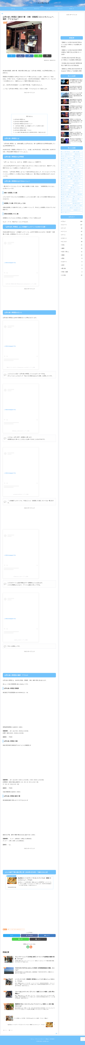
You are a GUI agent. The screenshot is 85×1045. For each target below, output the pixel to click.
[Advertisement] (29, 65)
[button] (47, 55)
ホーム (32, 1039)
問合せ (47, 1039)
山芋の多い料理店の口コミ (20, 128)
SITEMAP (52, 1039)
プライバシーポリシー (39, 1039)
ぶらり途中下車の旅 (12, 929)
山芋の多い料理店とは (19, 119)
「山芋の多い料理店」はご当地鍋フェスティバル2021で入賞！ (29, 125)
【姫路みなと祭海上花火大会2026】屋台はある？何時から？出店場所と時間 (71, 70)
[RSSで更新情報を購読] (31, 947)
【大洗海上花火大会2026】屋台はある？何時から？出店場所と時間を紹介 (71, 59)
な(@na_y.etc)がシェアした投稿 (21, 639)
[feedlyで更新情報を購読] (27, 947)
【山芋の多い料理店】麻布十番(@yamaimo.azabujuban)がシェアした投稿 (20, 283)
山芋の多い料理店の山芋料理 (21, 121)
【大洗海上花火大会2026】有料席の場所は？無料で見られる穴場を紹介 (71, 64)
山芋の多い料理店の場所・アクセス (22, 130)
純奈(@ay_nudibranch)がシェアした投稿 (20, 430)
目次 (27, 116)
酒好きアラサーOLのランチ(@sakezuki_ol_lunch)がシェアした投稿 (21, 367)
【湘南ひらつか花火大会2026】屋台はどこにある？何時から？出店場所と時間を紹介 (71, 44)
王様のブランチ (21, 929)
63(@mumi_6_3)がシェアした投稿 (21, 576)
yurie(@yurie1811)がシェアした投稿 (20, 494)
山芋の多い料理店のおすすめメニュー (23, 123)
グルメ (5, 929)
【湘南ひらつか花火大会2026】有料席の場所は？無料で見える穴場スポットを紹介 (71, 52)
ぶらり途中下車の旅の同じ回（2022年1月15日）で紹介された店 (29, 132)
